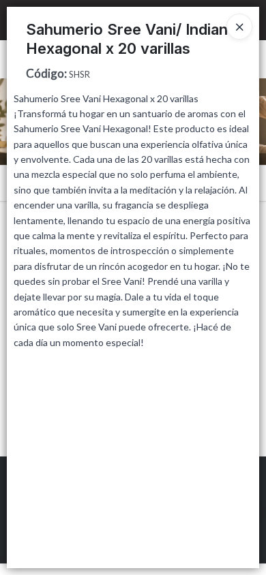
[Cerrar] (239, 27)
